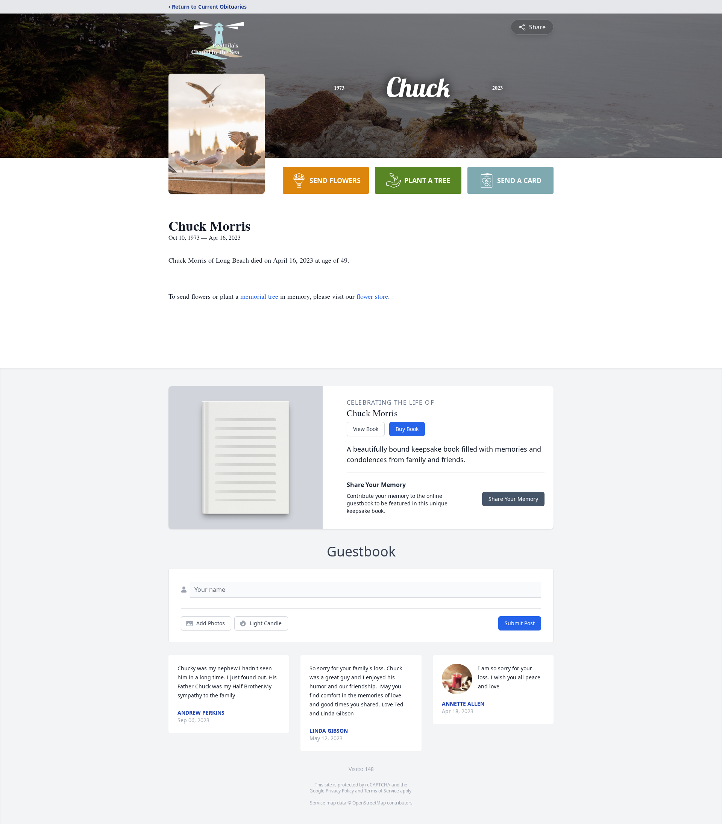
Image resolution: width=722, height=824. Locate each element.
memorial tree (259, 296)
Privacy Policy (340, 791)
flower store (372, 296)
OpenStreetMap (369, 803)
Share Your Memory (513, 498)
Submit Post (520, 623)
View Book (365, 428)
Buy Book (407, 428)
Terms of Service (381, 791)
